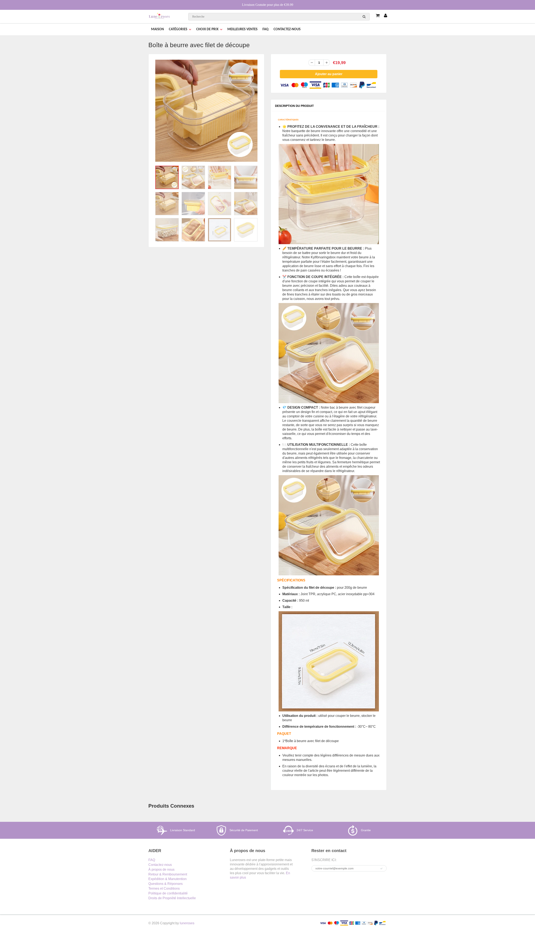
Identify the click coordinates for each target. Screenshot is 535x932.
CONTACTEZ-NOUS (287, 29)
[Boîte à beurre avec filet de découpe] (206, 110)
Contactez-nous (160, 864)
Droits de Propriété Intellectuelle (172, 898)
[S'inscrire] (381, 868)
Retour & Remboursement (167, 874)
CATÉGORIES (178, 29)
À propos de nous (161, 869)
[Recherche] (364, 16)
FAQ (265, 29)
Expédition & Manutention (167, 879)
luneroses (187, 923)
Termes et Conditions (164, 888)
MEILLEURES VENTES (242, 29)
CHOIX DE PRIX (207, 29)
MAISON (157, 29)
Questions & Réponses (165, 883)
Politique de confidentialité (168, 893)
